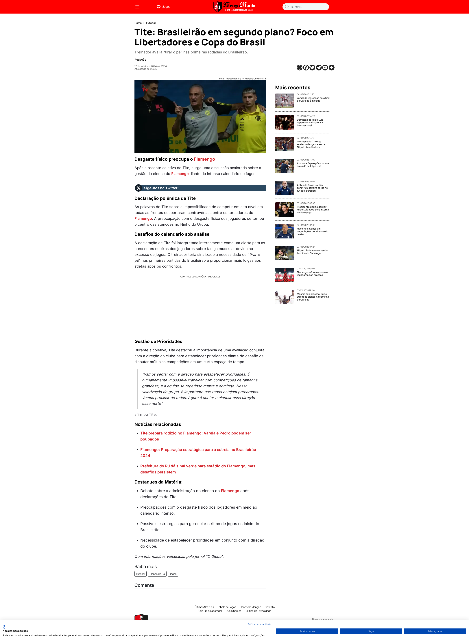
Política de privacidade (259, 624)
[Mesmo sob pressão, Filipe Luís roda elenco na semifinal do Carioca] (286, 297)
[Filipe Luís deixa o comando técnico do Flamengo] (286, 253)
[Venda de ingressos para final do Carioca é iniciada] (286, 101)
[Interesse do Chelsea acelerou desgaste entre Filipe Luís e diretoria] (286, 144)
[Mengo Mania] (234, 6)
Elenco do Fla (157, 574)
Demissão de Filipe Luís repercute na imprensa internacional (310, 122)
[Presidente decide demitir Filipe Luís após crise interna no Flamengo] (286, 209)
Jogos (166, 7)
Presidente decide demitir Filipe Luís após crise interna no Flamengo (313, 209)
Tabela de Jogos (226, 607)
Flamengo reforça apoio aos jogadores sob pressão (312, 273)
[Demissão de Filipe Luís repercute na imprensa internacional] (286, 122)
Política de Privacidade (258, 611)
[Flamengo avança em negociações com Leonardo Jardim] (286, 231)
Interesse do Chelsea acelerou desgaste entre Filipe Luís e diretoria (311, 144)
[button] (287, 7)
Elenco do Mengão (250, 607)
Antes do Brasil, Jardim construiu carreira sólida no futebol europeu (312, 187)
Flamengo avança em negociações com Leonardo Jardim (312, 231)
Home (138, 23)
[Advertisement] (200, 303)
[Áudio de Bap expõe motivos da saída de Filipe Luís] (286, 166)
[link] (137, 7)
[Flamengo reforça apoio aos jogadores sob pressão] (286, 275)
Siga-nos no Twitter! (161, 188)
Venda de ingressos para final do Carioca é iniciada (313, 99)
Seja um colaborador (210, 611)
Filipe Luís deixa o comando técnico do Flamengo (312, 252)
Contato (270, 607)
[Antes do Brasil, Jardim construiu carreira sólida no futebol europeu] (286, 188)
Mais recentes (292, 87)
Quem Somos (233, 611)
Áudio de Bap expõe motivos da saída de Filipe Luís (313, 165)
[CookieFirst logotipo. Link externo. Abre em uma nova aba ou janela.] (4, 627)
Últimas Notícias (204, 607)
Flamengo (204, 159)
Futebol (151, 23)
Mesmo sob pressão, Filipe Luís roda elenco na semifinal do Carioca (313, 296)
